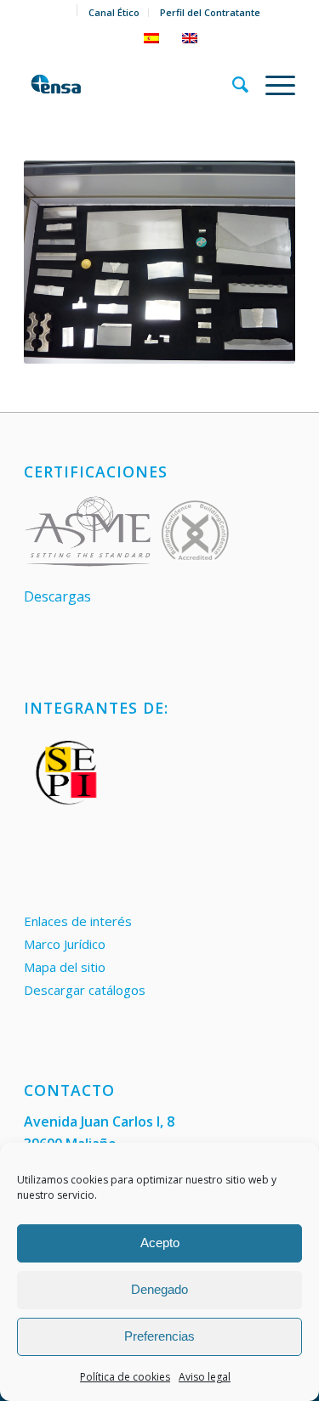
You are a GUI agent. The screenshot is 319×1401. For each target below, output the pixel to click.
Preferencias (159, 1336)
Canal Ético (114, 12)
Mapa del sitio (64, 966)
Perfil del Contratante (210, 12)
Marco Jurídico (64, 943)
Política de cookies (125, 1377)
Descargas (57, 596)
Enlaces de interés (78, 920)
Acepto (159, 1242)
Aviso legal (205, 1377)
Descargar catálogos (84, 989)
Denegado (159, 1289)
